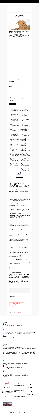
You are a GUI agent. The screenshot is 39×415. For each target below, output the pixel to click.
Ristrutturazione (13, 291)
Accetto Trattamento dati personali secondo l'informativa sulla (17, 98)
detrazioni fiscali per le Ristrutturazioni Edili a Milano (20, 290)
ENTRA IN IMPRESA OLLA (19, 177)
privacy (23, 98)
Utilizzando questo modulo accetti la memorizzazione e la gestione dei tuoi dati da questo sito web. (18, 100)
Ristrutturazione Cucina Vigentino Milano (19, 396)
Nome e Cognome (11, 81)
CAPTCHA (10, 101)
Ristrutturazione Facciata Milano (30, 395)
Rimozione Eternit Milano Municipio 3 (19, 385)
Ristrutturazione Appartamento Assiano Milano (15, 303)
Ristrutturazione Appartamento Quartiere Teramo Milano (16, 302)
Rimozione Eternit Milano (29, 387)
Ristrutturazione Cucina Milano (30, 394)
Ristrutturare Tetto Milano (29, 391)
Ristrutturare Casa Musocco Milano (13, 306)
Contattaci (27, 397)
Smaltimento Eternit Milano (29, 388)
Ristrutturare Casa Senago (12, 304)
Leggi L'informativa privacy (21, 412)
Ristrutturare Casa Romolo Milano (18, 399)
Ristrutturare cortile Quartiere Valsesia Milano (15, 301)
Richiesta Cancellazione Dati (27, 412)
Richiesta (10, 86)
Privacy (10, 97)
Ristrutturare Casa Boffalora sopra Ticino (19, 392)
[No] (38, 1)
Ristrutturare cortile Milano (29, 390)
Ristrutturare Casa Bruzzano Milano (18, 397)
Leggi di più (21, 1)
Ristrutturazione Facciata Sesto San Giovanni (14, 305)
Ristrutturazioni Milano (19, 15)
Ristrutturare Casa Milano (15, 312)
